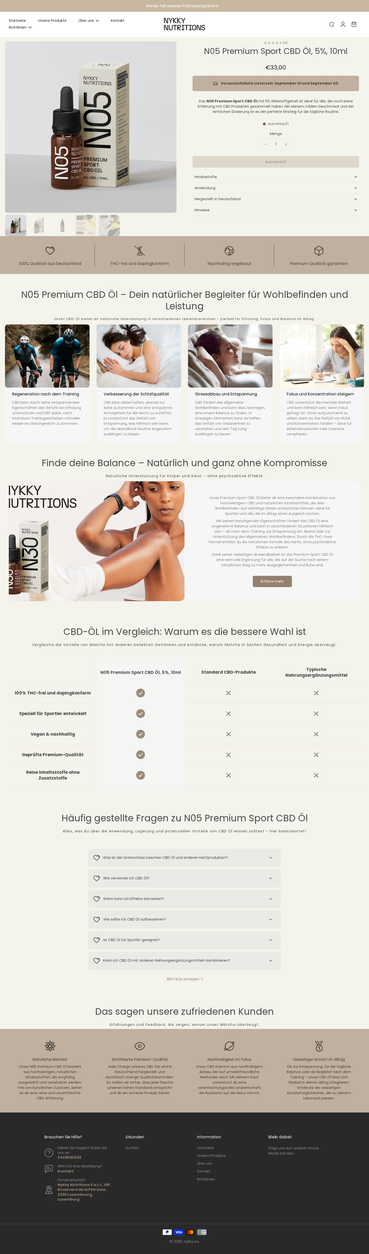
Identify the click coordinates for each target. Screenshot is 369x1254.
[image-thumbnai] (15, 225)
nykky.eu (191, 1241)
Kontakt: (65, 1171)
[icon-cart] (353, 24)
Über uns (204, 1163)
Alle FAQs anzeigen (182, 979)
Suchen (132, 1148)
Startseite (205, 1148)
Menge (276, 133)
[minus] (266, 144)
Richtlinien (206, 1179)
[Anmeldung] (342, 24)
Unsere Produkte (211, 1155)
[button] (276, 162)
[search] (331, 24)
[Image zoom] (90, 127)
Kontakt (204, 1171)
